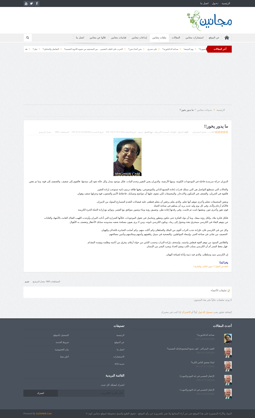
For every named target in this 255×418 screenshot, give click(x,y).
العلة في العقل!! (221, 266)
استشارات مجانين (194, 37)
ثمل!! (49, 49)
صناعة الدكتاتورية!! (184, 49)
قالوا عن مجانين (98, 37)
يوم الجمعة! (203, 49)
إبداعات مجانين (139, 37)
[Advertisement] (127, 80)
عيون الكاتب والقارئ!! (202, 266)
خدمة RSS (119, 364)
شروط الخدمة (62, 342)
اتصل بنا (204, 3)
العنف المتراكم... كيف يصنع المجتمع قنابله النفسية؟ (190, 348)
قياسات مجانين (118, 37)
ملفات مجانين (159, 37)
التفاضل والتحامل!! (65, 49)
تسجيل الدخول (205, 312)
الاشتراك (186, 312)
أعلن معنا (64, 356)
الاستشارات (118, 356)
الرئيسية (226, 3)
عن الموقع (214, 37)
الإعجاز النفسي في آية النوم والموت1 (197, 389)
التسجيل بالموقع (61, 335)
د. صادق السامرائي (200, 132)
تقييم (27, 281)
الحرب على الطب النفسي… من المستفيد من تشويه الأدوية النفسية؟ (107, 49)
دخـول (215, 3)
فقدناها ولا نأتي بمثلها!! (32, 49)
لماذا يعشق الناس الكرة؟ (202, 362)
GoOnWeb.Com (44, 413)
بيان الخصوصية (62, 349)
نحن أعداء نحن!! (149, 49)
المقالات (176, 37)
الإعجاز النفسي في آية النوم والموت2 (197, 376)
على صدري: (166, 49)
